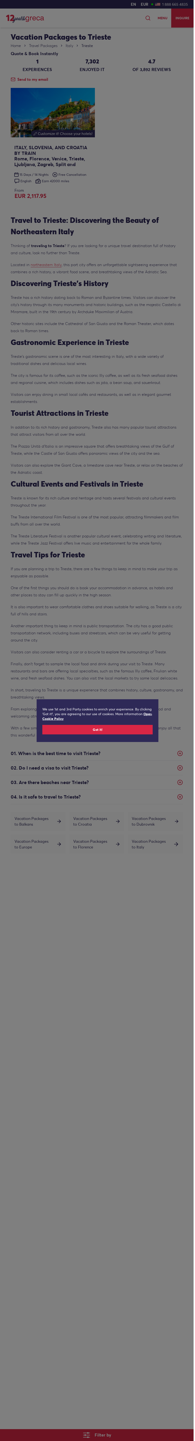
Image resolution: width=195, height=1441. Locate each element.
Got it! (97, 730)
